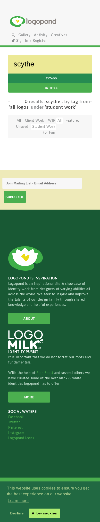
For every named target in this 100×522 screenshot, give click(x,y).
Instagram (16, 433)
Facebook (16, 417)
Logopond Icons (21, 438)
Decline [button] (17, 513)
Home (50, 21)
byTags (51, 78)
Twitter (14, 422)
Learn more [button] (18, 501)
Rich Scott (45, 373)
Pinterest (15, 427)
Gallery (24, 35)
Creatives (59, 35)
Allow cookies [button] (44, 513)
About (29, 318)
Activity (41, 35)
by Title (51, 88)
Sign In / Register (31, 41)
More (29, 397)
